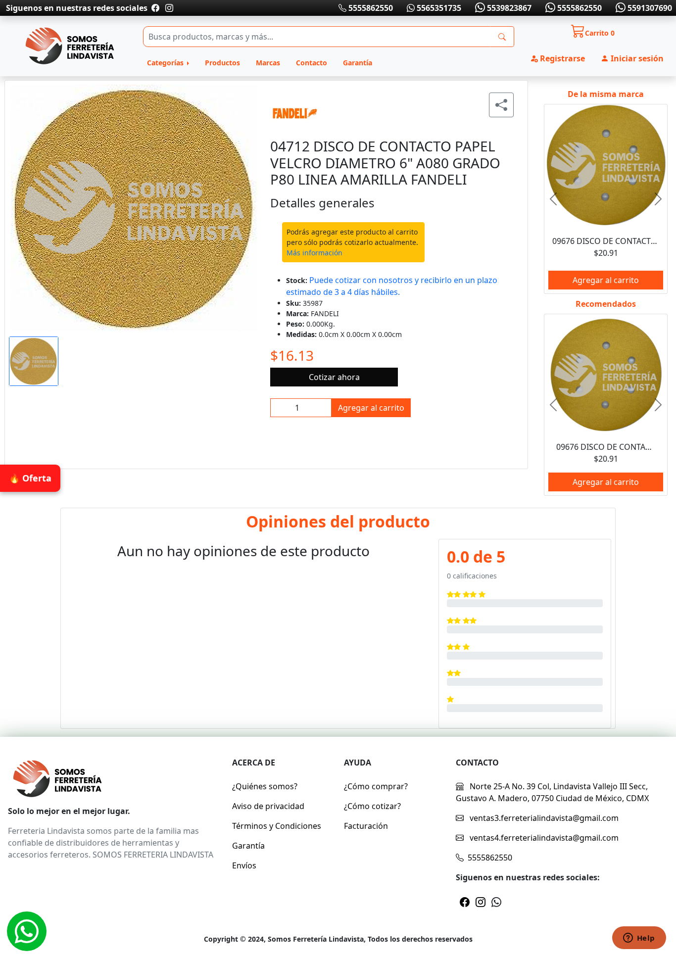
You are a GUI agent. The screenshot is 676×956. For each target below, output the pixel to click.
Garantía (357, 62)
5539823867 (508, 7)
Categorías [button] (166, 62)
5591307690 (649, 7)
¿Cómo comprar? (376, 786)
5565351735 (438, 7)
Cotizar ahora (334, 377)
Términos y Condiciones (276, 825)
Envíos (244, 865)
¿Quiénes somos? (264, 786)
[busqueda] (502, 36)
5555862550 (369, 7)
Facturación (366, 825)
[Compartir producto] (501, 105)
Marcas (268, 62)
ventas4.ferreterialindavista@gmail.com (543, 837)
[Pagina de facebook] (155, 7)
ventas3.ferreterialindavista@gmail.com (543, 818)
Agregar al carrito (371, 407)
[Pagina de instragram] (168, 7)
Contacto (311, 62)
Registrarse (561, 58)
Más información (314, 252)
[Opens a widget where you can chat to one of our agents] (639, 938)
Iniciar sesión (636, 58)
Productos (222, 62)
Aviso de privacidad (268, 806)
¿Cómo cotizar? (372, 806)
